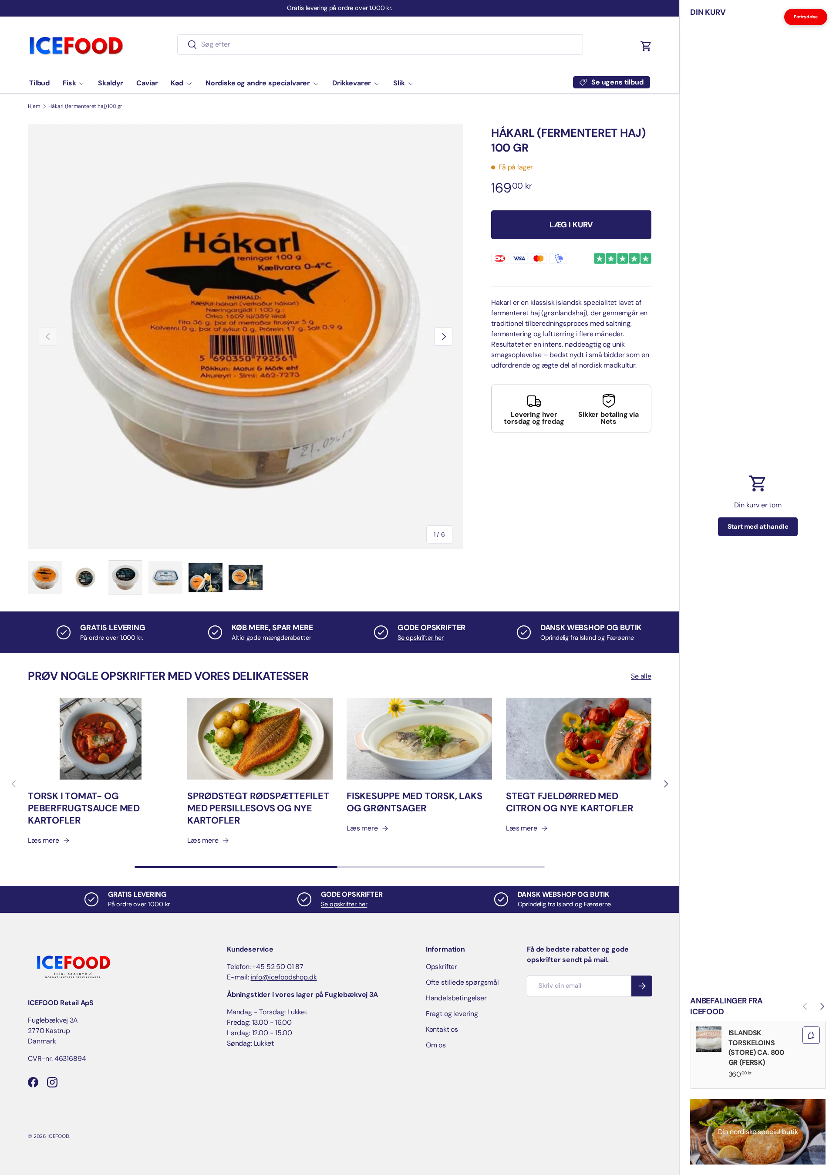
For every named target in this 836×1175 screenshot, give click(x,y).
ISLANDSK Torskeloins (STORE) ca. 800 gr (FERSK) (756, 1047)
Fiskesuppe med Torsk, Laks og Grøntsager (414, 802)
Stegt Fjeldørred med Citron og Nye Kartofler (570, 802)
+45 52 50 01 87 (277, 966)
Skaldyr (110, 83)
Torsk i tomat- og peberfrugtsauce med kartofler (84, 808)
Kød (177, 83)
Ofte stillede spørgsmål (462, 982)
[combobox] (380, 44)
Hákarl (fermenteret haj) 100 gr (85, 106)
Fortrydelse (806, 17)
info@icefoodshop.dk (284, 977)
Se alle (641, 676)
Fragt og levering (452, 1013)
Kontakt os (442, 1029)
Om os (436, 1045)
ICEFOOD (58, 1136)
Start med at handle (758, 526)
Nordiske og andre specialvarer (258, 83)
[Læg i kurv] (811, 1035)
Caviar (147, 83)
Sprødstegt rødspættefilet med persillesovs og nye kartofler (258, 808)
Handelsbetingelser (456, 998)
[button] (646, 46)
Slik (399, 83)
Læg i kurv (571, 224)
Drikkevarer (351, 83)
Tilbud (39, 83)
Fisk (69, 83)
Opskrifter (441, 966)
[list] (245, 336)
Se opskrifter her (421, 638)
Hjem (34, 106)
